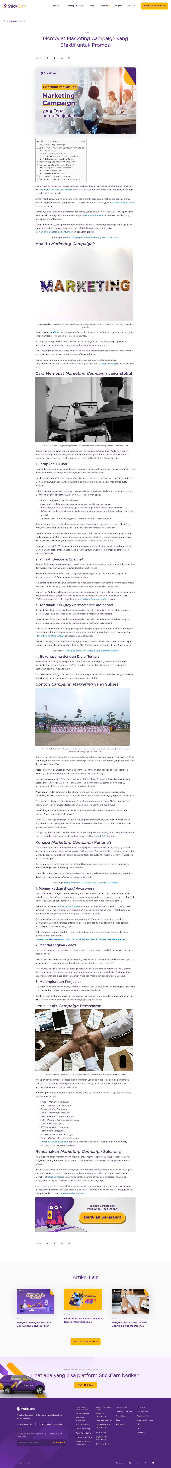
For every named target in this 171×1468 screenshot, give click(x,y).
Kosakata (141, 1433)
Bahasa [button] (118, 1463)
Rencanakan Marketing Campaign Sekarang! (59, 179)
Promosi (104, 6)
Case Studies (121, 1416)
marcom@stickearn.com (52, 1424)
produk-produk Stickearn (72, 1193)
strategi (108, 364)
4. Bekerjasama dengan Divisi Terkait (58, 159)
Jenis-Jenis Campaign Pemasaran (54, 176)
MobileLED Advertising (101, 1415)
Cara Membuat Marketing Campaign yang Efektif (61, 148)
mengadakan (92, 599)
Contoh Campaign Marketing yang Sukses (58, 162)
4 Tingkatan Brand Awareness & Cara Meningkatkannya (90, 651)
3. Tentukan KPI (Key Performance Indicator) (61, 156)
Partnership (121, 1424)
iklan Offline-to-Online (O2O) (49, 636)
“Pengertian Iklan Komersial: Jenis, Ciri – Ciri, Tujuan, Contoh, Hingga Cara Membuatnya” (81, 939)
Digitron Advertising (104, 1420)
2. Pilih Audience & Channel (54, 153)
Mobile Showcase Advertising (83, 1442)
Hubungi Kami (142, 1412)
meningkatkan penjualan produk (56, 190)
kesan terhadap (124, 203)
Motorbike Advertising (80, 1419)
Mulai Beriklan (85, 1385)
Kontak (131, 6)
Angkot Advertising (84, 1437)
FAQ (138, 1424)
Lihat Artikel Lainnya (86, 1342)
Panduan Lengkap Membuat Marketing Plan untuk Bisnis (91, 238)
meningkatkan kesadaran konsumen (53, 232)
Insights (118, 6)
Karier (139, 1428)
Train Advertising (83, 1429)
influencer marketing (68, 907)
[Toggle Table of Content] (81, 141)
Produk (55, 6)
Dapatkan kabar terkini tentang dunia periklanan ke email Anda (39, 1435)
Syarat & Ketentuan (145, 1420)
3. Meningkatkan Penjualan (54, 173)
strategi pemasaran (54, 1177)
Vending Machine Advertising (103, 1426)
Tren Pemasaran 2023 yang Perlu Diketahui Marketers (91, 883)
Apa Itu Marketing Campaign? (52, 145)
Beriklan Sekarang (154, 6)
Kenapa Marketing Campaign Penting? (56, 165)
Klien (92, 6)
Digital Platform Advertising (102, 1438)
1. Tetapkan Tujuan (49, 151)
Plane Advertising (83, 1433)
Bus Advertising (82, 1425)
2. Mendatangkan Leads (53, 171)
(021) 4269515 (26, 1424)
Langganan (59, 1442)
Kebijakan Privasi (144, 1416)
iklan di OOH (100, 836)
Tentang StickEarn (75, 6)
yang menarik (92, 215)
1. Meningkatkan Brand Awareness (56, 168)
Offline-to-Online (103, 1444)
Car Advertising (82, 1413)
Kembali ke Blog (16, 21)
